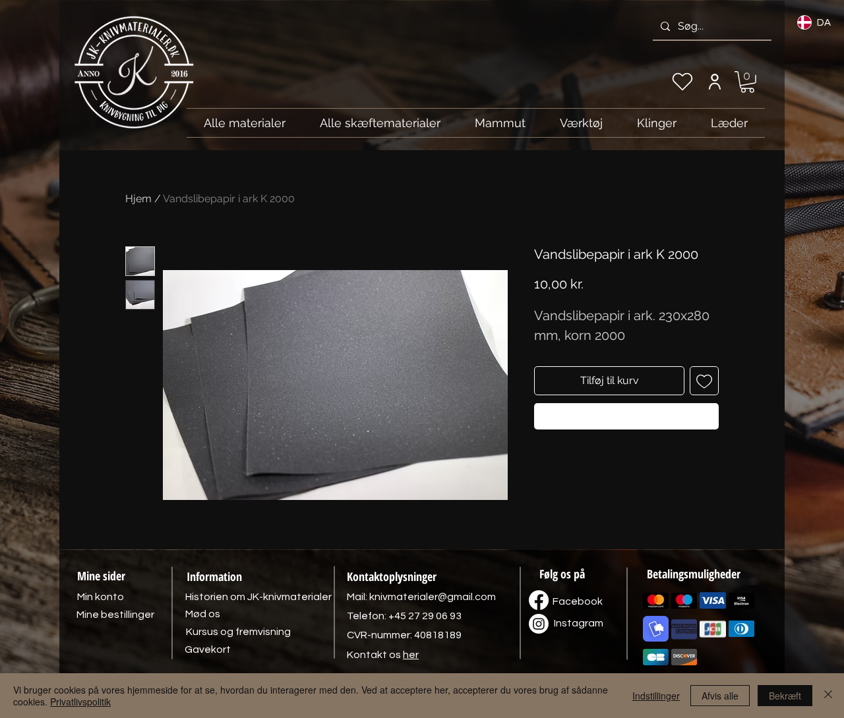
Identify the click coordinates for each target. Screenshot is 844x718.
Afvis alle (720, 695)
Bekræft (785, 695)
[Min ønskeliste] (682, 82)
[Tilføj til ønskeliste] (704, 380)
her (411, 654)
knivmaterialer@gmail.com (432, 597)
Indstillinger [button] (656, 695)
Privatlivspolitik (80, 701)
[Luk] (828, 695)
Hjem (138, 198)
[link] (747, 82)
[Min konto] (714, 82)
